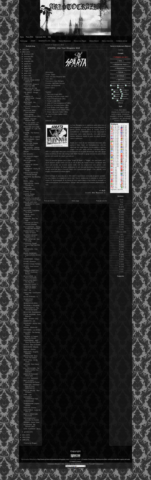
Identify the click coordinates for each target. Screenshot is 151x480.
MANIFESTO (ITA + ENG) (47, 41)
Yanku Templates (76, 464)
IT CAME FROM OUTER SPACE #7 (32, 81)
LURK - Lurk (27, 394)
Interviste (120, 232)
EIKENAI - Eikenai (29, 349)
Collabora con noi (121, 41)
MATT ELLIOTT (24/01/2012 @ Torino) (31, 381)
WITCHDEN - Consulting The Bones (31, 211)
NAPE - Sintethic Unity (31, 318)
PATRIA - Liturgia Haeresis (32, 264)
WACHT (26, 151)
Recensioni (99, 193)
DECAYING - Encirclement (32, 312)
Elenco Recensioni (65, 41)
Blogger (34, 443)
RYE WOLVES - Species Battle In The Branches (32, 148)
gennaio (26, 432)
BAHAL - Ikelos (28, 181)
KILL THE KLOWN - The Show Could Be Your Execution (31, 370)
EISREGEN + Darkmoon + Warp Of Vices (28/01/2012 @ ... (32, 386)
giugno (26, 68)
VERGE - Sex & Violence (32, 137)
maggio (26, 71)
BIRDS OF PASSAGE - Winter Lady (31, 375)
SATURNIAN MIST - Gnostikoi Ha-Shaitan (31, 419)
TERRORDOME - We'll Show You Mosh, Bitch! (32, 341)
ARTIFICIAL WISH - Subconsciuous (30, 111)
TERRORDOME (29, 401)
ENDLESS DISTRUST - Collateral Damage (31, 173)
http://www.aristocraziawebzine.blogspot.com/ (53, 459)
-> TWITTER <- (121, 80)
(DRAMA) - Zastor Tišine (31, 422)
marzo (26, 76)
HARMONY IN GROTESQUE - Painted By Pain (32, 98)
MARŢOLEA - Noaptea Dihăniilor (31, 352)
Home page (23, 41)
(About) (120, 103)
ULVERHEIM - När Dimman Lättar (29, 425)
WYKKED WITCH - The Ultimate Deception (31, 309)
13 (121, 199)
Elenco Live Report (80, 41)
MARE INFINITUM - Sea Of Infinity (31, 240)
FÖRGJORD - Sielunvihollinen (29, 188)
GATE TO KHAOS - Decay (32, 429)
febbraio (27, 78)
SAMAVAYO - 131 (29, 321)
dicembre (27, 54)
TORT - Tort (27, 290)
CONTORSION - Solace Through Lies (31, 184)
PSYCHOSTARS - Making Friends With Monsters (32, 228)
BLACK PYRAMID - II (31, 297)
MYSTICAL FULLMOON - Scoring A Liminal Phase (32, 199)
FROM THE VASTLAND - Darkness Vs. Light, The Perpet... (32, 128)
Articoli (120, 209)
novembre (27, 56)
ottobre (26, 59)
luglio (26, 66)
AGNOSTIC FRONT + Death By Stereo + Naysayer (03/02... (31, 286)
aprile (26, 73)
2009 (24, 440)
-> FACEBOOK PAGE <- (121, 64)
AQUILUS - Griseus (30, 407)
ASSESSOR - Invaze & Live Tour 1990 (31, 85)
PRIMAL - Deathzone (30, 327)
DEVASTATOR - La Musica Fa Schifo (30, 277)
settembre (27, 61)
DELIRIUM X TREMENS (31, 305)
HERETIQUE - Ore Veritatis (30, 103)
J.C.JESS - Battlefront (31, 378)
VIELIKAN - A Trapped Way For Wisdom (31, 337)
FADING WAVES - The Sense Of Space (31, 232)
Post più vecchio (101, 201)
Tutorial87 (92, 464)
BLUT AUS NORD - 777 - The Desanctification (32, 123)
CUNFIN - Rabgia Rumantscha (29, 195)
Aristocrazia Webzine (54, 464)
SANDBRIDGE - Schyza (31, 259)
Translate (81, 468)
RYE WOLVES (28, 154)
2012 (24, 52)
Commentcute (99, 464)
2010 (24, 437)
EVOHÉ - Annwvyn (30, 261)
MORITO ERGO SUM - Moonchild (31, 415)
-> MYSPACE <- (120, 76)
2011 (24, 435)
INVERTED (27, 208)
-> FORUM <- (120, 72)
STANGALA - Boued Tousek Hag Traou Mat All (32, 245)
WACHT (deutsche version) (29, 161)
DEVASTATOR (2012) (30, 303)
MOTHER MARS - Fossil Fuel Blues (32, 140)
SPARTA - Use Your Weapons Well (30, 119)
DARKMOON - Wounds (31, 347)
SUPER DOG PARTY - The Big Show (31, 281)
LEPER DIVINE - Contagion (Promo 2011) (32, 115)
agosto (26, 63)
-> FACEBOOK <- (120, 68)
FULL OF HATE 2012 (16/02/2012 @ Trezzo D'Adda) (31, 203)
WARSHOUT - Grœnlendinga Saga (31, 398)
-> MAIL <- (120, 61)
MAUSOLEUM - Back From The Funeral (30, 357)
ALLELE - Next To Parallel (32, 345)
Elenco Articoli (94, 41)
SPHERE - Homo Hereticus (29, 215)
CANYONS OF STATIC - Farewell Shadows (31, 223)
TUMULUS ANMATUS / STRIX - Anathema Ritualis (31, 272)
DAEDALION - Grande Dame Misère (31, 144)
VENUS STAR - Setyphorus (29, 300)
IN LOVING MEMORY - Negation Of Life (31, 236)
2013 (24, 49)
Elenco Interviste (107, 41)
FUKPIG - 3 (27, 191)
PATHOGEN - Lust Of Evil (32, 330)
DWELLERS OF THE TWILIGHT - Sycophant (32, 89)
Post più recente (49, 201)
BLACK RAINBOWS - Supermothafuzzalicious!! (32, 255)
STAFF (33, 41)
